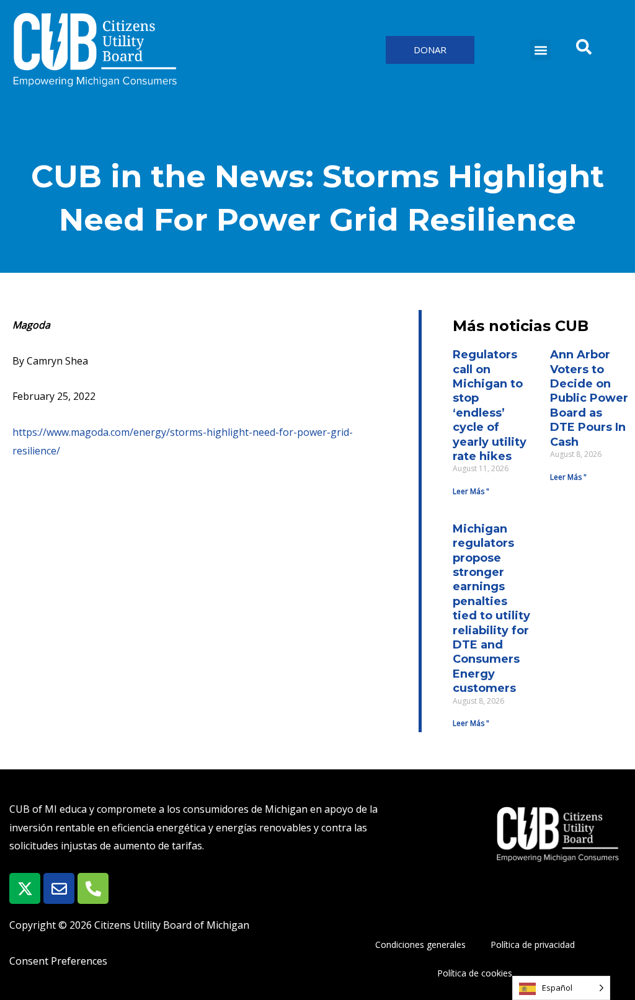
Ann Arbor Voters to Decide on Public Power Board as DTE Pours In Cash (589, 398)
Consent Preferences (58, 961)
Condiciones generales (420, 944)
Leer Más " (471, 491)
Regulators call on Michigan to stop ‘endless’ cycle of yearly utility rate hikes (489, 405)
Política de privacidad (533, 944)
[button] (540, 50)
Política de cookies (474, 973)
